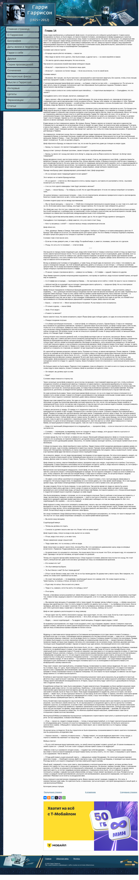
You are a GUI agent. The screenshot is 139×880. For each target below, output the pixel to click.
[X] (56, 797)
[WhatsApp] (64, 797)
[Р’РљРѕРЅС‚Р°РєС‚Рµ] (45, 797)
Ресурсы (76, 859)
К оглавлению (90, 792)
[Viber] (60, 797)
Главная (48, 859)
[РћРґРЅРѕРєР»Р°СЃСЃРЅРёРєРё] (48, 797)
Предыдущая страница (53, 792)
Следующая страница (128, 792)
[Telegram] (52, 797)
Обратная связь (62, 859)
